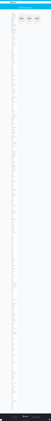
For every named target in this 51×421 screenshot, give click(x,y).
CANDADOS (12, 104)
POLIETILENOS (12, 304)
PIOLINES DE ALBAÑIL (13, 299)
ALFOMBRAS (12, 51)
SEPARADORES (12, 347)
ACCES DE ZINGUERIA (13, 36)
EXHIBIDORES (12, 185)
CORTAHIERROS (12, 137)
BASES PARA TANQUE (13, 75)
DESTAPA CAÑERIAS (13, 155)
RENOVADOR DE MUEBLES (13, 332)
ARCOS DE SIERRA (13, 60)
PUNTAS (12, 317)
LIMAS (11, 236)
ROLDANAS (12, 341)
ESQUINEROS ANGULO (13, 176)
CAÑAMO (12, 103)
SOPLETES (12, 357)
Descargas (34, 2)
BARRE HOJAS (12, 71)
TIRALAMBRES (12, 384)
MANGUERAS (12, 251)
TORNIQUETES (12, 390)
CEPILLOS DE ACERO (13, 117)
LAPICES (12, 233)
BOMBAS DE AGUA (13, 79)
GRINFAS (12, 214)
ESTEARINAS (12, 180)
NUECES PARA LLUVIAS (13, 274)
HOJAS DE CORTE (13, 222)
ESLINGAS (12, 174)
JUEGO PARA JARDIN (13, 227)
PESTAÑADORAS (13, 290)
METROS (12, 266)
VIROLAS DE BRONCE (13, 33)
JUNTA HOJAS (12, 228)
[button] (40, 2)
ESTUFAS (12, 184)
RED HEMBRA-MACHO (13, 24)
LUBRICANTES (12, 246)
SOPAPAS (12, 356)
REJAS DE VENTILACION (13, 328)
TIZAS (11, 385)
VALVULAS (12, 398)
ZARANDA (12, 408)
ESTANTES (12, 179)
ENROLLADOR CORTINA (13, 170)
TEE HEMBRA (12, 28)
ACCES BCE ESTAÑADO (13, 14)
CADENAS (12, 94)
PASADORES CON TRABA (13, 284)
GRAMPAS (12, 208)
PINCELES (12, 295)
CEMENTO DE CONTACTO (14, 114)
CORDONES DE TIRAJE (13, 132)
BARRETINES (12, 74)
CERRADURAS (12, 118)
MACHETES (12, 247)
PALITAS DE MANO (13, 276)
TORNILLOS (12, 389)
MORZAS (12, 270)
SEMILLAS (12, 346)
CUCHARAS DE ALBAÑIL (13, 142)
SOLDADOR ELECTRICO (13, 355)
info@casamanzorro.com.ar (13, 0)
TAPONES (12, 27)
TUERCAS (12, 395)
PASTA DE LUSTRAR (13, 285)
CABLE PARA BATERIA (13, 90)
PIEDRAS (12, 293)
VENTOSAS (12, 403)
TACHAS (12, 360)
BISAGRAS (12, 76)
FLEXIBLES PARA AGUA (13, 194)
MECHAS (12, 261)
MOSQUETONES (12, 271)
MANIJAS (12, 252)
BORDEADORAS (12, 80)
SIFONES (12, 352)
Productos (31, 2)
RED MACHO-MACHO (13, 25)
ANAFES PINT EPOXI (13, 55)
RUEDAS (12, 342)
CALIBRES (12, 99)
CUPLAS (12, 147)
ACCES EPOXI (12, 37)
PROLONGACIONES (13, 313)
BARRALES (12, 70)
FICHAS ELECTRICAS (13, 189)
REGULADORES (12, 327)
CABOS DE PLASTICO (13, 93)
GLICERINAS (12, 204)
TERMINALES (12, 374)
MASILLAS (12, 257)
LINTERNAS (12, 238)
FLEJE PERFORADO (13, 193)
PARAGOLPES (12, 280)
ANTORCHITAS (12, 57)
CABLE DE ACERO (13, 89)
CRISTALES (12, 141)
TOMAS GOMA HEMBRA (13, 29)
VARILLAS (12, 399)
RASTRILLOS (12, 322)
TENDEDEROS (12, 371)
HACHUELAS (12, 218)
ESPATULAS (12, 175)
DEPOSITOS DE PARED (13, 152)
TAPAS (12, 365)
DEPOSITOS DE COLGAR (13, 151)
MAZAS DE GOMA (13, 260)
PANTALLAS (12, 279)
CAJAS (12, 95)
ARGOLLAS (12, 61)
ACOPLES (12, 47)
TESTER (12, 380)
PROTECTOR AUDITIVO (13, 314)
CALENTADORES (13, 98)
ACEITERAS (12, 46)
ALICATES (12, 52)
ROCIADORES (12, 337)
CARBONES (12, 108)
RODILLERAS (12, 338)
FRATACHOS (12, 199)
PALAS (12, 275)
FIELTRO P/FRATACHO (13, 190)
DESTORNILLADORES (13, 156)
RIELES (12, 336)
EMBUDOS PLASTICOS (13, 165)
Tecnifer (28, 420)
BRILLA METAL (12, 84)
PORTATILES (12, 309)
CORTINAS (12, 138)
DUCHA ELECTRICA (13, 161)
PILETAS (12, 294)
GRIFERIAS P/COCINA (13, 213)
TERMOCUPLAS (12, 375)
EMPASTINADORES (13, 166)
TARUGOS (12, 366)
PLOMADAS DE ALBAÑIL (13, 303)
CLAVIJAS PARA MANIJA (13, 127)
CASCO (12, 113)
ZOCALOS (12, 409)
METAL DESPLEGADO (13, 265)
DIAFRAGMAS (12, 157)
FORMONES (12, 198)
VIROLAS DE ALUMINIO (13, 32)
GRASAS (12, 209)
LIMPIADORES (12, 237)
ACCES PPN (12, 41)
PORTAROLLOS (12, 308)
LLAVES (12, 242)
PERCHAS (12, 289)
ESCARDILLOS (12, 171)
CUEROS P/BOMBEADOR (13, 146)
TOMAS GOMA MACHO (13, 30)
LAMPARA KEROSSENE (13, 232)
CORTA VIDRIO (12, 133)
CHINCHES (12, 123)
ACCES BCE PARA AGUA (13, 15)
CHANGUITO (12, 122)
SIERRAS (12, 351)
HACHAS (12, 217)
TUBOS (12, 394)
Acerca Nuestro (27, 2)
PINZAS (12, 298)
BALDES (12, 65)
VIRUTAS (12, 404)
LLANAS (12, 241)
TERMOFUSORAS (13, 376)
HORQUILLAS (12, 223)
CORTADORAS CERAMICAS (14, 136)
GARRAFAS (12, 203)
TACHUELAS (12, 361)
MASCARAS (12, 256)
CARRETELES (12, 109)
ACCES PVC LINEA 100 (13, 42)
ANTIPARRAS (12, 56)
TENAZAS (12, 370)
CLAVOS (12, 128)
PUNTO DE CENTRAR (13, 318)
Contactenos (37, 2)
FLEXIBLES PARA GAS (13, 195)
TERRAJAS (12, 379)
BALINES (12, 66)
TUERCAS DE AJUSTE (13, 31)
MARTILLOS (12, 255)
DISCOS (12, 160)
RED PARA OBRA (13, 323)
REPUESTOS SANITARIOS (13, 333)
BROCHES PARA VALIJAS (13, 85)
